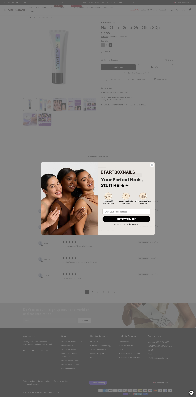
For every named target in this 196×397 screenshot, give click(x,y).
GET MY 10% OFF (126, 219)
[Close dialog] (152, 165)
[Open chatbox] (191, 392)
